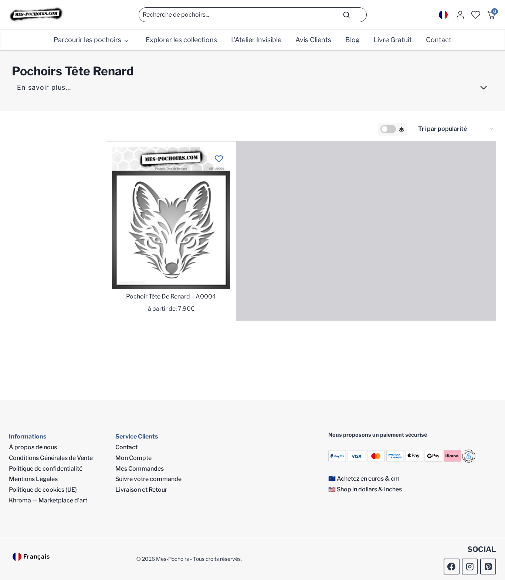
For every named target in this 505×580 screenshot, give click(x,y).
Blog (352, 40)
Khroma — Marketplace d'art (48, 500)
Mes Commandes (139, 468)
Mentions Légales (33, 478)
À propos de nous (33, 447)
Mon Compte (133, 457)
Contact (438, 40)
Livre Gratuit (392, 40)
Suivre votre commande (148, 478)
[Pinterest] (488, 566)
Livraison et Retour (141, 489)
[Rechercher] (346, 15)
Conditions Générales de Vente (51, 457)
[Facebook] (452, 566)
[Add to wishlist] (218, 158)
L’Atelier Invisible (256, 40)
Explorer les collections (181, 40)
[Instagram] (470, 566)
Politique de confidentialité (45, 468)
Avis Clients (313, 40)
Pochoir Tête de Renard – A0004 (171, 296)
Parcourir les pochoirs (87, 40)
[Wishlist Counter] (476, 15)
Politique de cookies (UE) (43, 489)
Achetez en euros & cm (368, 478)
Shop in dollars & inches (369, 489)
